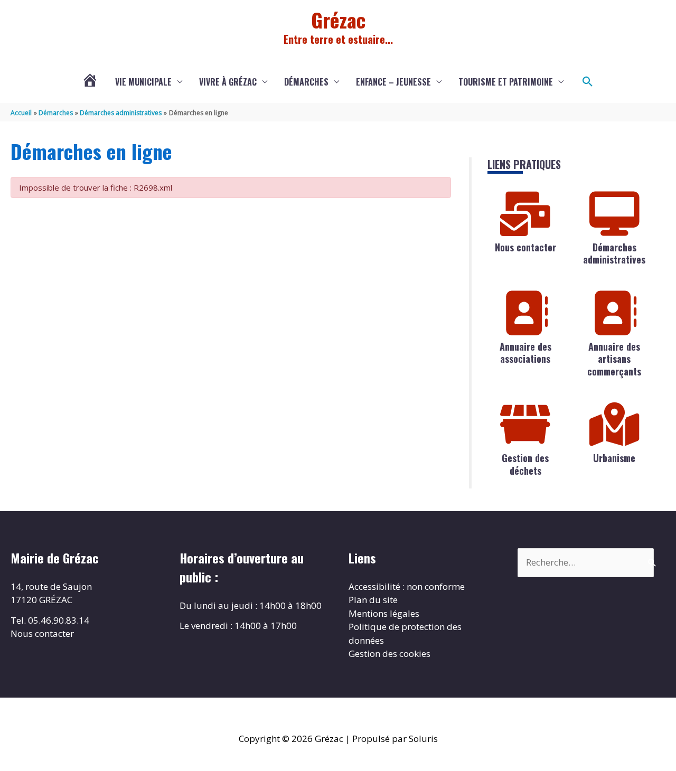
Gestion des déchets (525, 464)
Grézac (338, 19)
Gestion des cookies (389, 653)
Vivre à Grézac (228, 82)
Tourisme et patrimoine (505, 82)
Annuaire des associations (525, 352)
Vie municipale (143, 82)
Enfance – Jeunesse (393, 82)
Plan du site (373, 600)
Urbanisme (614, 458)
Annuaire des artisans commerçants (614, 359)
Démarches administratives (614, 253)
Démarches (306, 82)
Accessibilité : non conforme (407, 586)
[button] (588, 82)
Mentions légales (384, 613)
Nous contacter (525, 247)
